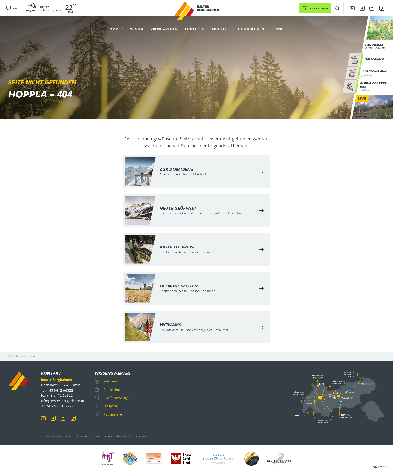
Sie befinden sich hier (22, 356)
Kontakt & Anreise (51, 436)
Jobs (68, 436)
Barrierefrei (81, 436)
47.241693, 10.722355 (59, 406)
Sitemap (108, 436)
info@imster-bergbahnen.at (62, 400)
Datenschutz (124, 436)
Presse (96, 436)
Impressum (142, 436)
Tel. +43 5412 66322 (57, 390)
